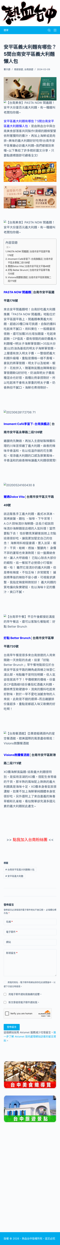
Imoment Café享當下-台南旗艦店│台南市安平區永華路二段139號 (30, 261)
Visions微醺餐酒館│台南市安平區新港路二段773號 (29, 279)
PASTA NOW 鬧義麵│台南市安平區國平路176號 (28, 253)
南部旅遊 (18, 69)
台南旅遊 (28, 69)
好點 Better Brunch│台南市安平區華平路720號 (29, 272)
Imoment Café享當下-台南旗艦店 (27, 424)
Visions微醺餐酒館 (17, 755)
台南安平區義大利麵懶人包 (19, 869)
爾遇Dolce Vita (14, 497)
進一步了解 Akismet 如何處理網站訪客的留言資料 (30, 1036)
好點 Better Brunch (17, 638)
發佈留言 (11, 1026)
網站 (8, 942)
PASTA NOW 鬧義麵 (17, 292)
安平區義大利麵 (14, 876)
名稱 (9, 921)
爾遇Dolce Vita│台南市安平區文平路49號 (29, 266)
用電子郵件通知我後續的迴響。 (25, 994)
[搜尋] (49, 30)
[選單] (55, 30)
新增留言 (11, 952)
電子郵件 (11, 931)
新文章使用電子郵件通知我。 (24, 1002)
